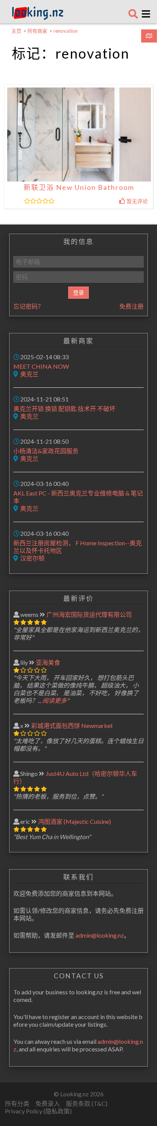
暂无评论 (136, 201)
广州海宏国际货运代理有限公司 (89, 614)
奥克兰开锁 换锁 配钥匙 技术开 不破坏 (64, 408)
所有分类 (17, 1103)
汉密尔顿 (32, 558)
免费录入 (47, 1103)
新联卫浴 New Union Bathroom (79, 187)
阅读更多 (54, 700)
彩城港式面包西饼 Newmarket (72, 725)
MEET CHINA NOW (41, 366)
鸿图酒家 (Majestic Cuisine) (74, 821)
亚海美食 (48, 662)
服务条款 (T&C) (86, 1103)
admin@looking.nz (99, 935)
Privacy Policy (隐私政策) (38, 1111)
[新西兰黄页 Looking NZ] (38, 18)
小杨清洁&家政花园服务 (45, 450)
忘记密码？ (28, 306)
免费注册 (131, 306)
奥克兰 (29, 373)
